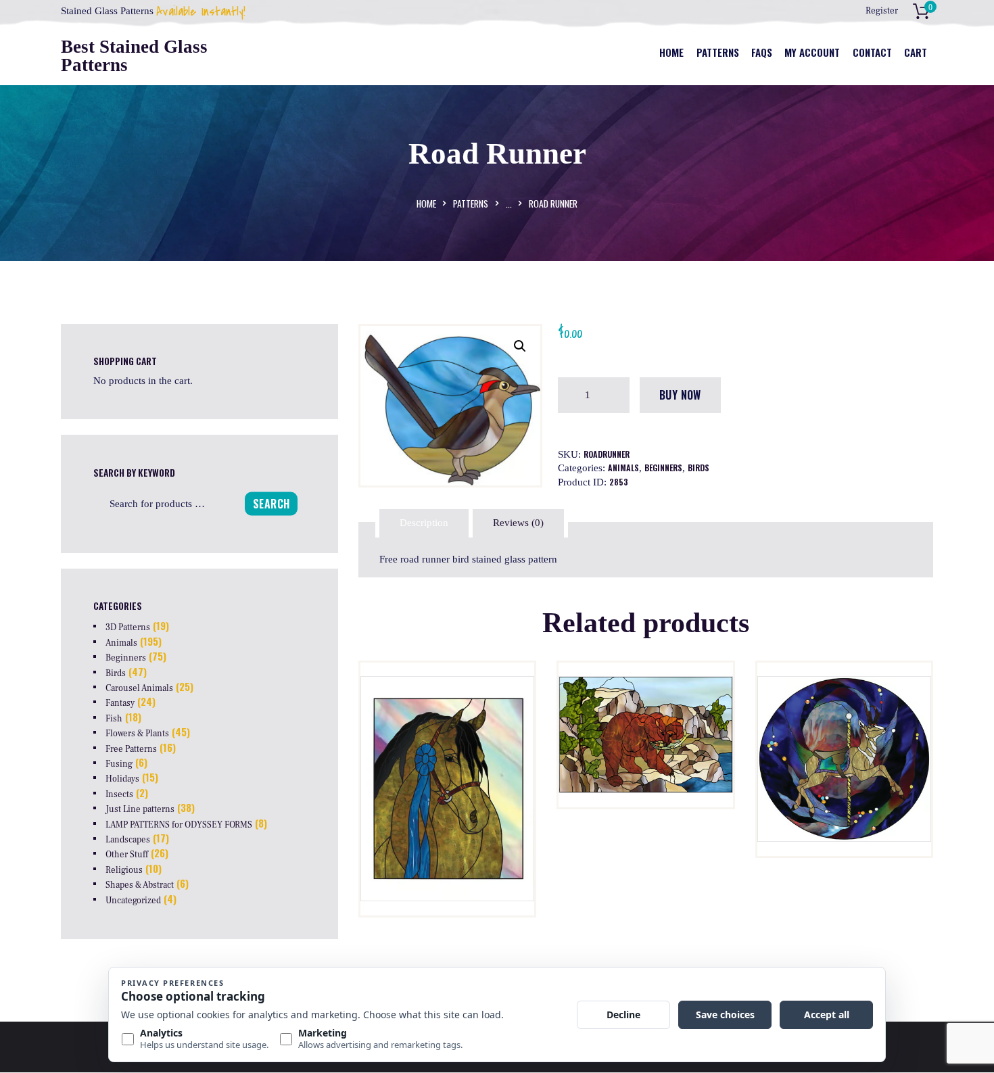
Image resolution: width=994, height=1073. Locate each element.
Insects (119, 794)
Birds (698, 467)
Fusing (119, 764)
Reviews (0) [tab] (518, 522)
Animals (623, 467)
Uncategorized (133, 900)
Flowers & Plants (137, 733)
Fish (113, 718)
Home (426, 203)
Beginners (663, 467)
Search (271, 503)
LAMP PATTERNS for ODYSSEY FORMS (178, 824)
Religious (124, 870)
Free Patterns (131, 749)
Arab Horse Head (448, 740)
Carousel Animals (139, 688)
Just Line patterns (139, 809)
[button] (520, 346)
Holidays (122, 778)
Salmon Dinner (645, 740)
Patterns (470, 203)
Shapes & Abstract (139, 885)
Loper (844, 740)
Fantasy (120, 703)
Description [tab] (424, 522)
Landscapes (127, 839)
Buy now (680, 395)
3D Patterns (127, 627)
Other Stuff (126, 854)
